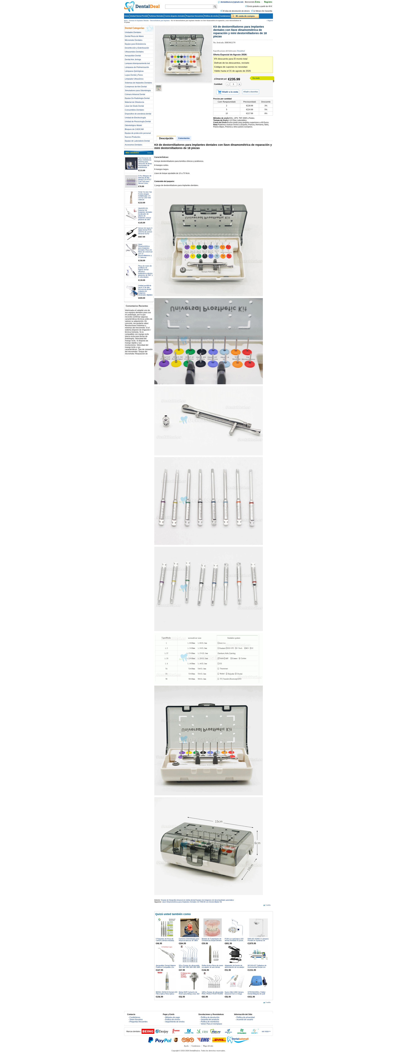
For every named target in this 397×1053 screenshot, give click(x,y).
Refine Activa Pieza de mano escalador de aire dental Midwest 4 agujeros (212, 967)
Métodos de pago (172, 1017)
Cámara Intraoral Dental (135, 94)
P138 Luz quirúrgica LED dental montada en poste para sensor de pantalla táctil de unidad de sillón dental (235, 941)
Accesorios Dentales (133, 145)
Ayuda (186, 1046)
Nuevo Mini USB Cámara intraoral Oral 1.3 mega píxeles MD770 (234, 993)
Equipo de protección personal (138, 133)
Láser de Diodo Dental (134, 106)
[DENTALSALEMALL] (238, 1040)
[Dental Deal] (142, 11)
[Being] (148, 1033)
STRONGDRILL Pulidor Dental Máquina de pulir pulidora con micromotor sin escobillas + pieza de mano (258, 994)
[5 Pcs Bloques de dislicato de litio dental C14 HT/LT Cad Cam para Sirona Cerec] (131, 181)
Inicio (127, 16)
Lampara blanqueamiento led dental (137, 63)
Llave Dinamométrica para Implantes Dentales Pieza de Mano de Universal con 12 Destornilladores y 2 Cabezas (145, 250)
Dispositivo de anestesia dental (138, 114)
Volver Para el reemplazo (211, 1024)
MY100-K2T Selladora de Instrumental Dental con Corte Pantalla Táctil (257, 967)
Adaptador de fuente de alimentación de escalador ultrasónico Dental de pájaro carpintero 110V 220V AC (235, 967)
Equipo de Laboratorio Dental (137, 141)
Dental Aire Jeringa (133, 59)
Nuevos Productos (132, 137)
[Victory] (215, 1033)
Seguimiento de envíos (175, 1022)
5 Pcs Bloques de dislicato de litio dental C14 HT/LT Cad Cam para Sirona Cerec (144, 179)
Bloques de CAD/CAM (134, 129)
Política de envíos (211, 16)
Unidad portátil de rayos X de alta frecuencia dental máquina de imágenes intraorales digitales (145, 290)
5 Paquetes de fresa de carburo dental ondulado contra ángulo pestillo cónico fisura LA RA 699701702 (166, 941)
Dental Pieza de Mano (134, 36)
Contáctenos (225, 16)
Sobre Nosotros (136, 1019)
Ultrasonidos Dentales (134, 52)
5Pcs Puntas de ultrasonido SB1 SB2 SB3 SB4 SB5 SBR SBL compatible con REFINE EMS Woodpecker (189, 967)
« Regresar (269, 20)
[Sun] (255, 1033)
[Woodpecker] (176, 1033)
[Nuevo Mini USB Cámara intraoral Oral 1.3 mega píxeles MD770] (235, 981)
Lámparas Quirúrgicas (134, 71)
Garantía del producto (210, 1019)
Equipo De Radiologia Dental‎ (137, 98)
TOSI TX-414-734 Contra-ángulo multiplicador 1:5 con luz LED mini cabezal (145, 195)
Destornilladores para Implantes (160, 20)
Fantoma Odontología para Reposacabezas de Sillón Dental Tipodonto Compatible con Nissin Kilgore (189, 941)
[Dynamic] (241, 1033)
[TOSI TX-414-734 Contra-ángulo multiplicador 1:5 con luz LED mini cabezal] (131, 197)
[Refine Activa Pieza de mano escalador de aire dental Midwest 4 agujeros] (212, 954)
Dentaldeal (241, 51)
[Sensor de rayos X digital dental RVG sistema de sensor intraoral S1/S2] (131, 233)
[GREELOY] (228, 1033)
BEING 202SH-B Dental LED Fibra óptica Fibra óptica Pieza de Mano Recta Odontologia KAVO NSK (166, 994)
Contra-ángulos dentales (175, 16)
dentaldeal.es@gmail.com (232, 2)
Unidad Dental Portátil (139, 16)
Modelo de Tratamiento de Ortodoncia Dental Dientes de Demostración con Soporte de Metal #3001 (212, 941)
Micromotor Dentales (133, 40)
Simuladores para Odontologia (138, 90)
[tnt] (187, 1040)
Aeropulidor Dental (133, 56)
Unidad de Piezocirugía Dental (138, 121)
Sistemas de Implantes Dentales (139, 20)
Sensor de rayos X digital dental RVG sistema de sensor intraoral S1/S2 (145, 231)
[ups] (176, 1040)
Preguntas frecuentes (194, 16)
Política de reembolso (210, 1022)
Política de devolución (210, 1017)
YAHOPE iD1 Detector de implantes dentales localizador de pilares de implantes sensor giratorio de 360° (145, 213)
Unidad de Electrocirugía (135, 118)
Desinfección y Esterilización (137, 48)
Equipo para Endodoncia (135, 44)
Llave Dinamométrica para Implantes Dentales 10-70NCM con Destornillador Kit (192, 902)
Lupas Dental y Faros (134, 75)
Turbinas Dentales (156, 16)
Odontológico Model (133, 125)
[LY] (189, 1033)
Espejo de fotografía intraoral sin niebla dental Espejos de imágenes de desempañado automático (197, 900)
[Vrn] (202, 1033)
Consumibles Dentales (134, 110)
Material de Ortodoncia (134, 102)
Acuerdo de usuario (244, 1019)
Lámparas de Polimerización (137, 67)
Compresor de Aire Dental (136, 87)
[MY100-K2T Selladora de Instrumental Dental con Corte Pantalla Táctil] (258, 954)
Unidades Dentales (133, 32)
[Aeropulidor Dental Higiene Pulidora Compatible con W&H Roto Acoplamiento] (166, 954)
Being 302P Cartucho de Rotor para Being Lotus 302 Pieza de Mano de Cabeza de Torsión (189, 994)
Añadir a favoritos (250, 92)
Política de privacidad (245, 1017)
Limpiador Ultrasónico (134, 79)
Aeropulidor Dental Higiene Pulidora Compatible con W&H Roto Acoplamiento (166, 967)
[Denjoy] (162, 1033)
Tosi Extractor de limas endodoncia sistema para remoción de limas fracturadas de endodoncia (145, 162)
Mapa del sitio (208, 1046)
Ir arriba (268, 905)
